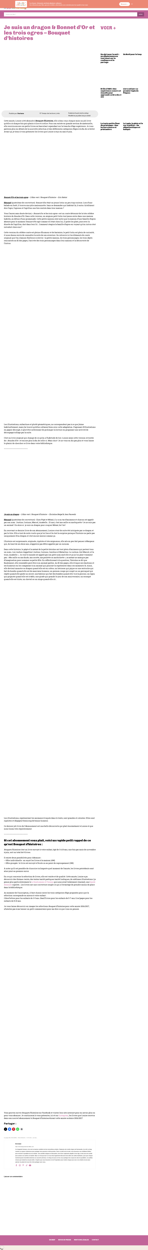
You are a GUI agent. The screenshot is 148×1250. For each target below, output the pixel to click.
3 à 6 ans (29, 1138)
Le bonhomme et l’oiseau (42, 882)
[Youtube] (30, 1165)
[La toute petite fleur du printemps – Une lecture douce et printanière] (111, 111)
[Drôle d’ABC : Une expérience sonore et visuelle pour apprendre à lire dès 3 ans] (111, 76)
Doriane (21, 113)
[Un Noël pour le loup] (133, 41)
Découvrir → (124, 4)
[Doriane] (6, 113)
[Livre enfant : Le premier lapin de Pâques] (133, 76)
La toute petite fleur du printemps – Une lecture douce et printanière (110, 126)
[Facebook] (16, 1165)
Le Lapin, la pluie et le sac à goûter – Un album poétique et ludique (133, 126)
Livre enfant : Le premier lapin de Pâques (131, 91)
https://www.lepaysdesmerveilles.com (24, 1146)
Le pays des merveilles (10, 1138)
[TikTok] (27, 1165)
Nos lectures (21, 1138)
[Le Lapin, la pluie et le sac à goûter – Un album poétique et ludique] (133, 111)
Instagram (63, 1115)
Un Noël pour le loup (132, 54)
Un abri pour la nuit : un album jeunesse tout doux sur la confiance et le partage (110, 58)
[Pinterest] (23, 1165)
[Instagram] (20, 1165)
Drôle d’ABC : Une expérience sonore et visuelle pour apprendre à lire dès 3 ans (111, 93)
